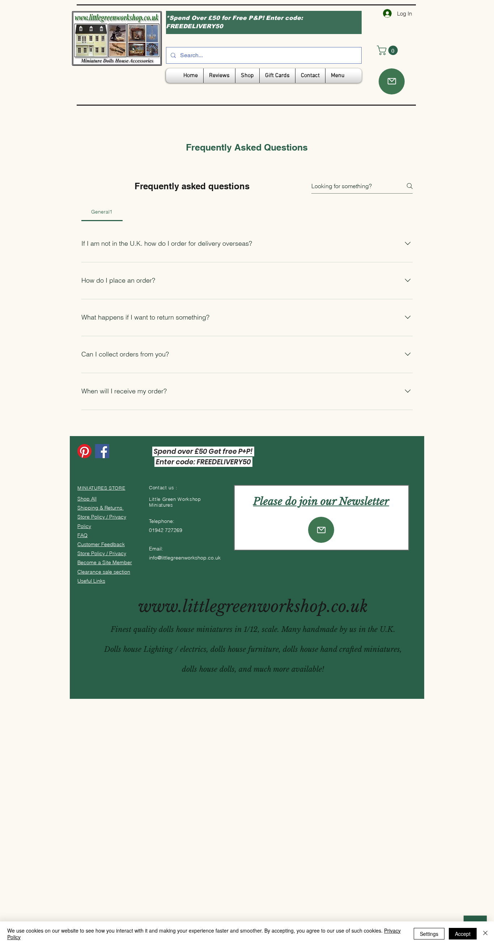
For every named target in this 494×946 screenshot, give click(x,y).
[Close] (485, 933)
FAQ (82, 535)
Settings (429, 933)
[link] (388, 50)
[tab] (102, 211)
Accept (462, 933)
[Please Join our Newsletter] (321, 530)
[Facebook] (102, 451)
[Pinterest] (84, 451)
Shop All (87, 498)
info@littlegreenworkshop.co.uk (185, 557)
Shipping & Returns (100, 507)
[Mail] (392, 81)
